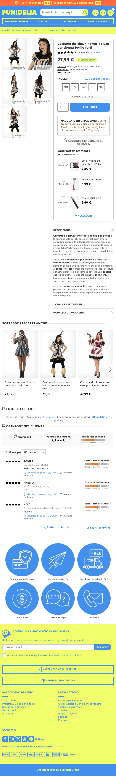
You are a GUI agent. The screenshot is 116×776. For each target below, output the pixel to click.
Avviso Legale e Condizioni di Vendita (79, 703)
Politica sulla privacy (70, 706)
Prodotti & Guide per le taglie (18, 703)
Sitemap (63, 716)
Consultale (94, 52)
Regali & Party (98, 21)
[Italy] (5, 739)
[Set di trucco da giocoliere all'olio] (74, 165)
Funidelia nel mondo (70, 700)
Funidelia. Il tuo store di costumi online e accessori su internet (19, 12)
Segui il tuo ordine (60, 680)
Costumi (43, 21)
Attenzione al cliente (60, 669)
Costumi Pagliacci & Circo (35, 30)
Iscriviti (102, 647)
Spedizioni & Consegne (15, 706)
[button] (110, 369)
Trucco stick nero (91, 197)
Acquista (90, 107)
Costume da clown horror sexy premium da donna (95, 384)
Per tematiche (15, 21)
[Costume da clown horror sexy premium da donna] (95, 354)
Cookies (62, 710)
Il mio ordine (9, 700)
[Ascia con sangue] (74, 184)
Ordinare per (13, 452)
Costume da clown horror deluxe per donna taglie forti (57, 385)
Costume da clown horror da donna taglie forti (19, 384)
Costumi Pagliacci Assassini (63, 30)
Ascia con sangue (92, 179)
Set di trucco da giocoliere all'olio (91, 162)
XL (101, 87)
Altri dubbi (8, 713)
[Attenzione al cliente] (103, 13)
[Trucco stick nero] (74, 202)
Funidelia (6, 30)
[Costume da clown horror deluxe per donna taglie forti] (58, 354)
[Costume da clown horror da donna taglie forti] (20, 354)
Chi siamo (63, 720)
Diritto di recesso (67, 713)
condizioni (49, 655)
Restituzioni (9, 710)
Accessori (70, 21)
